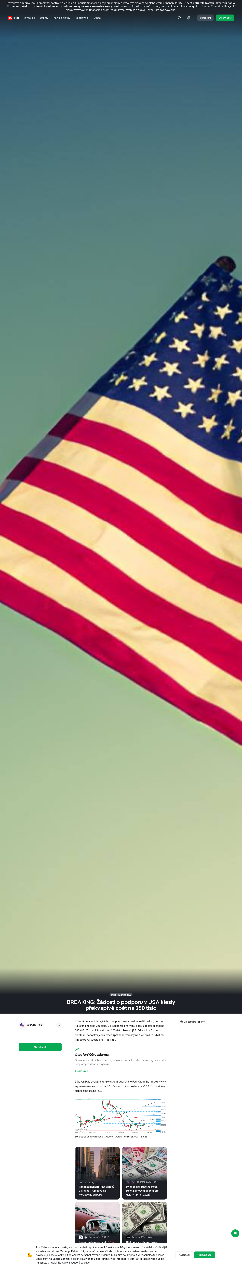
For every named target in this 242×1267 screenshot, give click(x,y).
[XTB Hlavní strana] (13, 18)
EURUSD (79, 1136)
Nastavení (184, 1254)
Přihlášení (205, 17)
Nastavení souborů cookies (74, 1262)
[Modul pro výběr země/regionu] (188, 18)
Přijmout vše (204, 1254)
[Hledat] (179, 18)
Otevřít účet (225, 17)
